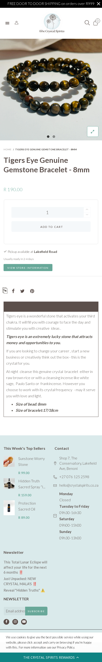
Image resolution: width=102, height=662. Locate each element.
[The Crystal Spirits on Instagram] (15, 622)
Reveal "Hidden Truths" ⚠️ (24, 590)
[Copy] (5, 291)
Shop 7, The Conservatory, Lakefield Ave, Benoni (78, 463)
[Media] (92, 131)
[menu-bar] (9, 23)
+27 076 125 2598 (74, 477)
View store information (28, 267)
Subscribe (36, 611)
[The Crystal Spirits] (52, 23)
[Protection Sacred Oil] (9, 507)
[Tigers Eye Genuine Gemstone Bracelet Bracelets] (51, 89)
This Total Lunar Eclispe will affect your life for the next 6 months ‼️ (25, 567)
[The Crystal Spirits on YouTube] (24, 622)
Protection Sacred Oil (27, 506)
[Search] (16, 22)
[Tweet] (22, 291)
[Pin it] (32, 291)
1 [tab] (48, 136)
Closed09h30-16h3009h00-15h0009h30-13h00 (74, 516)
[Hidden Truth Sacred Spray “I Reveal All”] (9, 483)
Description (14, 307)
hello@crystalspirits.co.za (78, 485)
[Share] (13, 291)
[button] (51, 657)
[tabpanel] (51, 89)
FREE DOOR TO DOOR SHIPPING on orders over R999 (51, 3)
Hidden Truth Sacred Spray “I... (31, 484)
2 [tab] (54, 136)
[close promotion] (98, 4)
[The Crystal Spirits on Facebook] (6, 622)
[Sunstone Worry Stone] (9, 461)
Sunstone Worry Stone (31, 461)
